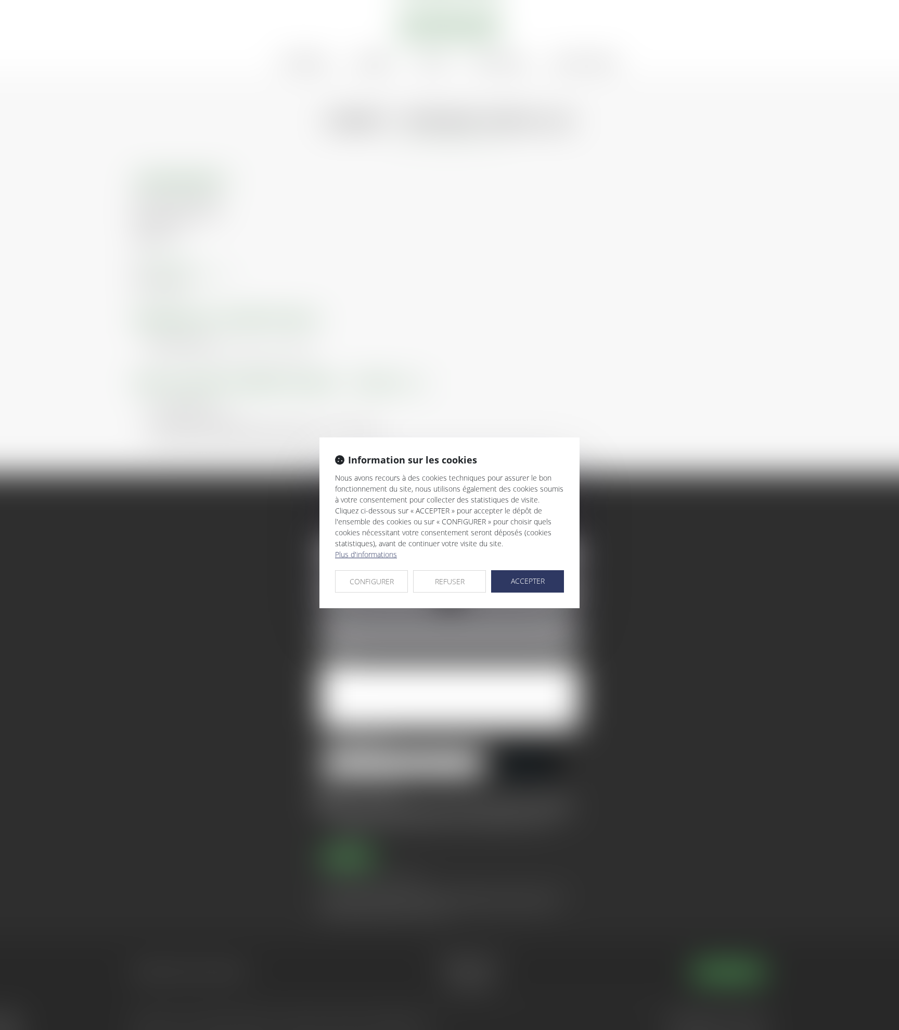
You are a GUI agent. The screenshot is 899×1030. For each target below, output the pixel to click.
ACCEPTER (528, 581)
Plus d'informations (366, 554)
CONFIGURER (372, 581)
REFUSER (450, 581)
